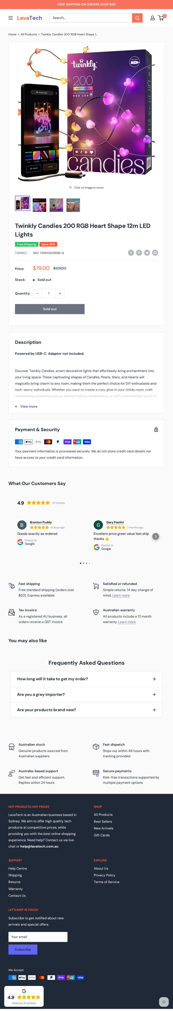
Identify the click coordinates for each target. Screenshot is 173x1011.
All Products (29, 34)
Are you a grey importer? (41, 694)
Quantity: (22, 293)
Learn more (121, 595)
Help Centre (17, 868)
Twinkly (21, 253)
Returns (14, 882)
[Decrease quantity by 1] (37, 293)
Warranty (15, 889)
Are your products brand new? (46, 709)
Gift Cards (102, 835)
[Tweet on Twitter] (147, 252)
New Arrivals (103, 828)
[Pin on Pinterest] (139, 252)
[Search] (137, 18)
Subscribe (23, 949)
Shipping (15, 875)
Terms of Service (106, 882)
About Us (101, 868)
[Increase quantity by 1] (59, 293)
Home (12, 34)
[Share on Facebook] (131, 252)
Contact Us (17, 895)
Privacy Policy (104, 875)
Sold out (50, 309)
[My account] (152, 18)
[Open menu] (10, 18)
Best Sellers (103, 821)
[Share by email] (155, 252)
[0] (161, 17)
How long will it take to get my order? (52, 679)
